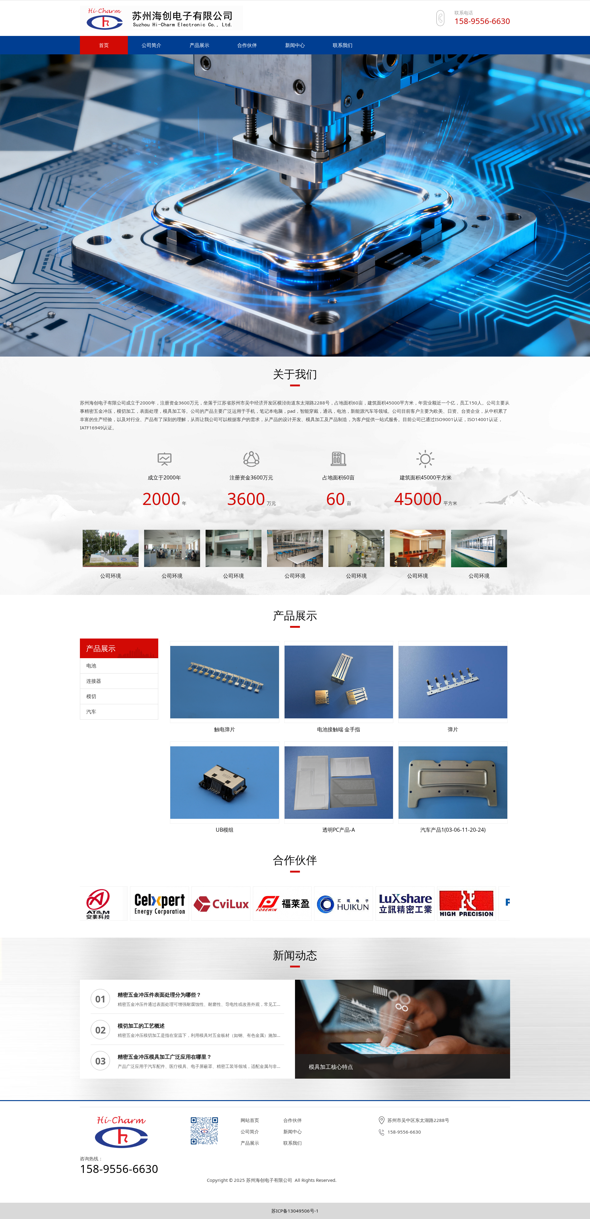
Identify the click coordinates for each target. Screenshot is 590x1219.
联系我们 (342, 45)
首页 (104, 45)
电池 (91, 665)
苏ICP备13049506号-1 (295, 1211)
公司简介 (151, 45)
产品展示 (199, 45)
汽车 (91, 711)
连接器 (93, 681)
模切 (91, 696)
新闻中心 (295, 45)
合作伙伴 (247, 45)
